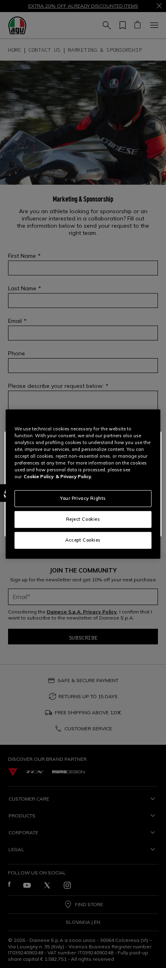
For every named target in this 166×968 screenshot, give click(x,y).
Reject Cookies (83, 519)
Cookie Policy (39, 476)
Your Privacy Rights (83, 498)
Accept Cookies (83, 540)
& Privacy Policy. (74, 476)
